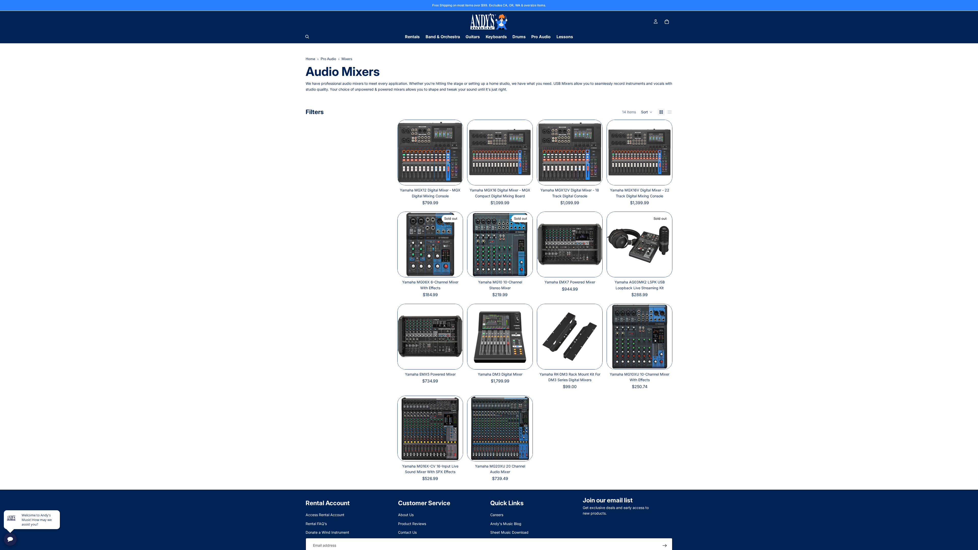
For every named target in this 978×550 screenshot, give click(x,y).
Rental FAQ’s (316, 523)
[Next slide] (455, 152)
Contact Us (407, 532)
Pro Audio (328, 59)
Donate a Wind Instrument (327, 532)
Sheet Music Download (509, 532)
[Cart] (666, 21)
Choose (668, 177)
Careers (496, 515)
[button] (647, 112)
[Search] (307, 36)
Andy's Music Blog (505, 523)
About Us (406, 515)
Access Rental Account (325, 515)
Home (310, 59)
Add (668, 361)
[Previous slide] (405, 152)
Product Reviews (412, 523)
